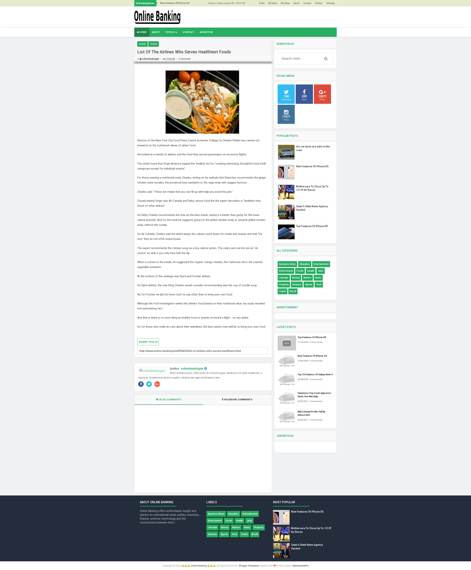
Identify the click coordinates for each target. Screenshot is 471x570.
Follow (273, 3)
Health (310, 271)
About (297, 3)
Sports (308, 284)
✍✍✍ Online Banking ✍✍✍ (198, 565)
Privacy (319, 3)
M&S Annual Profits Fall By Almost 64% (311, 413)
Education (305, 264)
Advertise (206, 32)
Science (296, 284)
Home (143, 32)
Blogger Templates (249, 565)
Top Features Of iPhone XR (312, 226)
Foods (142, 44)
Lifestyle (283, 277)
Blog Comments (170, 399)
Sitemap (330, 3)
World (293, 291)
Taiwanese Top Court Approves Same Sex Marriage (314, 395)
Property (283, 284)
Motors (307, 277)
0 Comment (185, 59)
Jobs (320, 271)
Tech (318, 284)
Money (296, 277)
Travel (153, 44)
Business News (287, 264)
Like (262, 3)
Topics (170, 32)
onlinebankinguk (192, 368)
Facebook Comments (238, 399)
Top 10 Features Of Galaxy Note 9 (315, 374)
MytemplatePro (301, 565)
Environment (286, 271)
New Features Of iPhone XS (175, 3)
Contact (307, 3)
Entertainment (321, 264)
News (318, 277)
